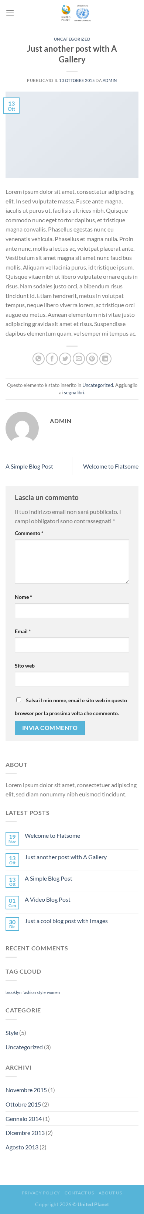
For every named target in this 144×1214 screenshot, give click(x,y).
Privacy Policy (41, 1193)
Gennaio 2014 (24, 1118)
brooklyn (13, 992)
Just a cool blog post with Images (66, 920)
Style (12, 1032)
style (41, 992)
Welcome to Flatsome (110, 466)
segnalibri (74, 392)
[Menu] (10, 13)
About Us (110, 1193)
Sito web (25, 665)
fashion (29, 992)
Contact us (79, 1193)
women (53, 992)
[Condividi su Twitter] (65, 359)
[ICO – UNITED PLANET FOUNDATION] (75, 13)
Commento (29, 533)
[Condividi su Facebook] (52, 359)
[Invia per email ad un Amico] (79, 359)
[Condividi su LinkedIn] (105, 359)
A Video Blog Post (48, 899)
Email (23, 631)
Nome (23, 597)
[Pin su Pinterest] (92, 359)
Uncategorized (72, 39)
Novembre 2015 (26, 1089)
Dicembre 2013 (25, 1132)
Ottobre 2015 (23, 1104)
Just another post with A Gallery (66, 856)
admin (110, 80)
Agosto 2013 (22, 1146)
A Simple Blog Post (29, 466)
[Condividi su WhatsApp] (38, 359)
